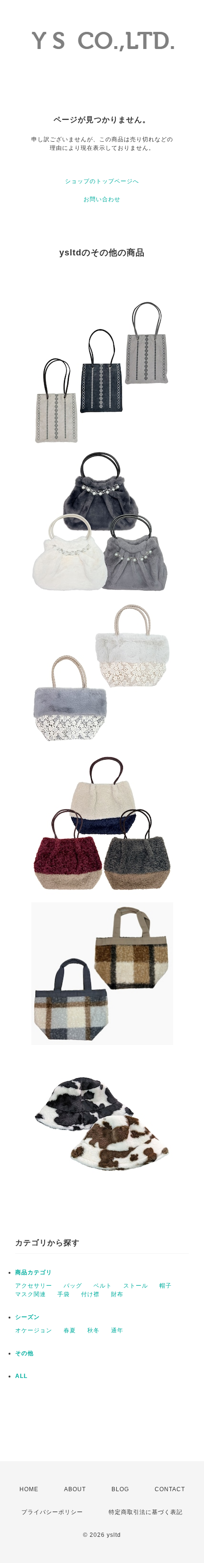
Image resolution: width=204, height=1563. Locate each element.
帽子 (165, 1285)
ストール (135, 1285)
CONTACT (170, 1489)
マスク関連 (30, 1294)
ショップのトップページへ (102, 181)
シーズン (27, 1317)
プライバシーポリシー (52, 1512)
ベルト (102, 1285)
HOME (28, 1489)
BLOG (120, 1489)
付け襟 (90, 1294)
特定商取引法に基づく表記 (146, 1512)
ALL (21, 1376)
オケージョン (33, 1330)
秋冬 (93, 1330)
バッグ (73, 1285)
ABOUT (75, 1489)
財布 (117, 1294)
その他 (24, 1353)
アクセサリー (33, 1285)
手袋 (63, 1294)
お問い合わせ (102, 199)
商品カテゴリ (33, 1272)
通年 (117, 1330)
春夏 (70, 1330)
